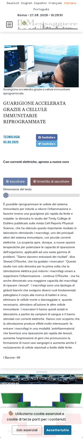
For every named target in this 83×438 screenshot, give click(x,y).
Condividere (48, 137)
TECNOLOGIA (11, 136)
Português (41, 9)
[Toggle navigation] (9, 24)
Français (55, 3)
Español (40, 3)
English (26, 3)
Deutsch (13, 3)
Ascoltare (17, 181)
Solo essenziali (26, 430)
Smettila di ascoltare (52, 181)
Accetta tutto (57, 430)
